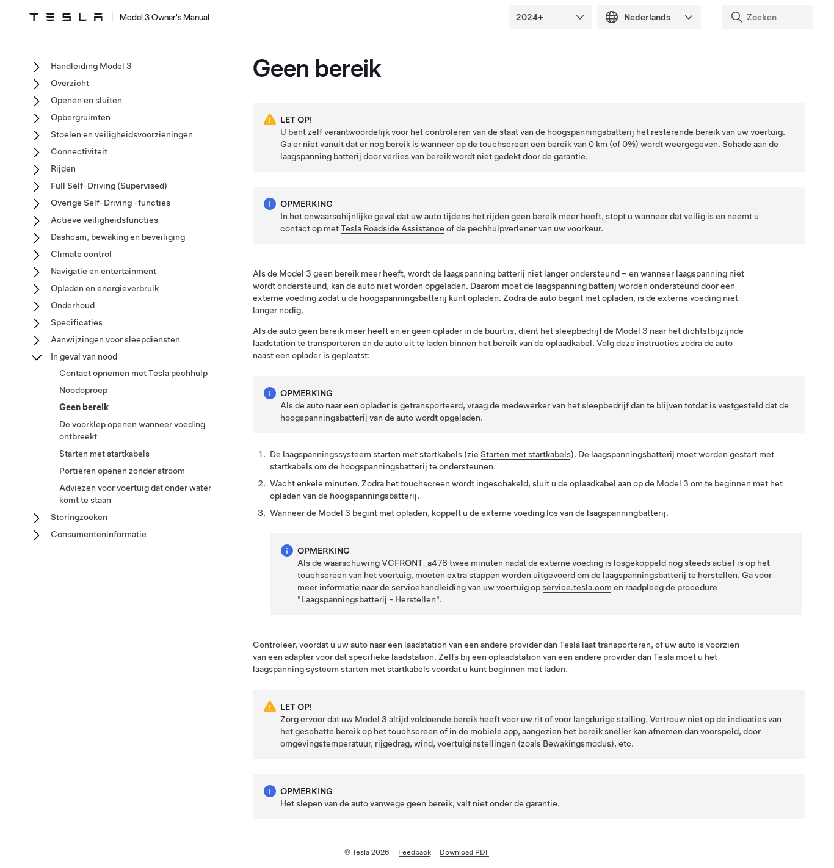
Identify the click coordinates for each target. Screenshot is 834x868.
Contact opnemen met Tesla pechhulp (133, 373)
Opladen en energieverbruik (105, 288)
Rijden (63, 168)
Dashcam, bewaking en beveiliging (118, 237)
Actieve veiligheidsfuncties (104, 220)
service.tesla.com (577, 587)
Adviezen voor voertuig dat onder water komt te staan (135, 494)
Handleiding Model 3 (91, 66)
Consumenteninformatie (99, 534)
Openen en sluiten (86, 100)
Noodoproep (83, 390)
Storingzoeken (79, 517)
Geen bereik (84, 407)
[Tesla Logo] (66, 17)
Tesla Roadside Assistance (392, 228)
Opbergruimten (81, 117)
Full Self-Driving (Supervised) (109, 185)
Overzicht (70, 83)
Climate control (81, 254)
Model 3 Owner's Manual (164, 17)
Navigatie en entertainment (103, 271)
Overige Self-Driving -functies (110, 203)
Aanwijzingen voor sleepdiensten (115, 339)
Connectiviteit (79, 151)
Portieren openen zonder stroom (122, 471)
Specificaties (77, 322)
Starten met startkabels (525, 454)
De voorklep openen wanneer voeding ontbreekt (132, 430)
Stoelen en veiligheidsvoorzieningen (122, 134)
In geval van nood (84, 356)
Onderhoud (73, 305)
